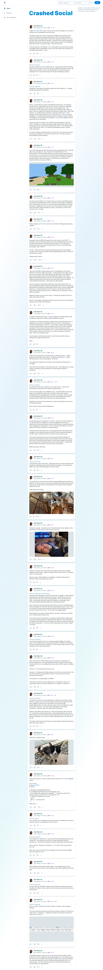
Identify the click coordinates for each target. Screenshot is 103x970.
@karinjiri (38, 86)
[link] (51, 39)
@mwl (37, 818)
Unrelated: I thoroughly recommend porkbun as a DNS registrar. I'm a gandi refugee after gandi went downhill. (51, 89)
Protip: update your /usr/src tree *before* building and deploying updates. (51, 224)
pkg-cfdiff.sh (36, 785)
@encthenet (46, 593)
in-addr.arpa (64, 114)
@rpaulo (38, 65)
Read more (32, 803)
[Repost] (34, 53)
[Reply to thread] (30, 75)
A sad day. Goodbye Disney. (37, 737)
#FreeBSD (37, 31)
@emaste (38, 593)
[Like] (37, 75)
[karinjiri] (31, 26)
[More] (41, 53)
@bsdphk (38, 639)
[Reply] (30, 53)
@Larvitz (38, 461)
